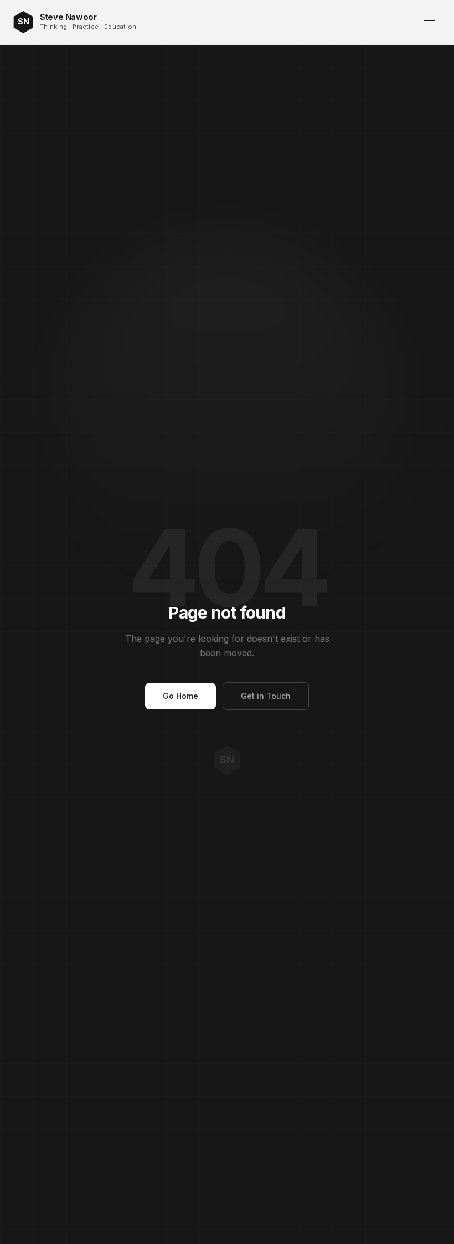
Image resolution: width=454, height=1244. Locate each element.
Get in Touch (266, 696)
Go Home (180, 696)
